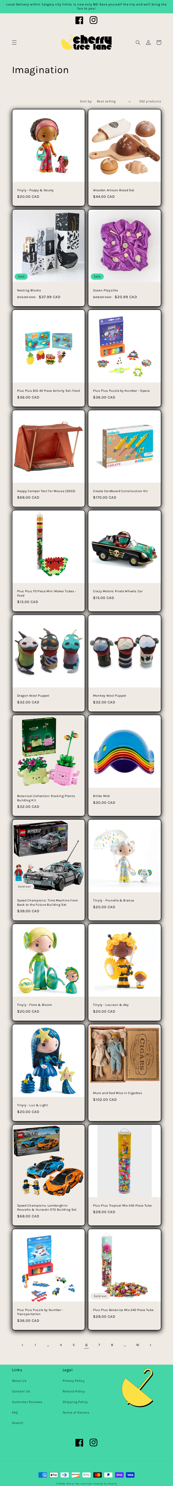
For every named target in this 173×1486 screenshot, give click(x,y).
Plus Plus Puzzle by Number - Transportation (40, 1312)
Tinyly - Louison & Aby (111, 1005)
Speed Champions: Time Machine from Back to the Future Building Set (47, 902)
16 (137, 1345)
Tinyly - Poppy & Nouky (35, 190)
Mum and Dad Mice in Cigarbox (117, 1093)
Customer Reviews (27, 1402)
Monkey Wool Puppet (109, 696)
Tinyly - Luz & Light (32, 1105)
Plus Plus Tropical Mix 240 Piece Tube (122, 1205)
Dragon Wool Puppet (33, 696)
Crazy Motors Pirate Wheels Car (118, 591)
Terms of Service (76, 1413)
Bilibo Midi (101, 796)
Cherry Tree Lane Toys (79, 1483)
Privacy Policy (74, 1381)
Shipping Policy (75, 1402)
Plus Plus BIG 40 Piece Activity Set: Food (48, 391)
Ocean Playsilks (105, 290)
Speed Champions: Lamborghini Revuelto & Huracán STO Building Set (47, 1208)
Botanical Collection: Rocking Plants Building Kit (46, 798)
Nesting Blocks (29, 290)
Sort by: (86, 101)
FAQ (15, 1413)
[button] (14, 42)
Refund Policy (74, 1391)
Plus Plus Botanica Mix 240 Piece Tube (123, 1310)
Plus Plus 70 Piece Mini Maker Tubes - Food (46, 593)
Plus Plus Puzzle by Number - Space (121, 391)
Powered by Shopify (105, 1483)
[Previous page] (22, 1345)
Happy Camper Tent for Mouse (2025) (46, 491)
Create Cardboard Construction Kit (120, 491)
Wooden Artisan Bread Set (113, 190)
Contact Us (21, 1391)
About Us (19, 1381)
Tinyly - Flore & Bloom (34, 1005)
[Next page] (150, 1345)
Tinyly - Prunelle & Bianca (113, 900)
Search (17, 1423)
